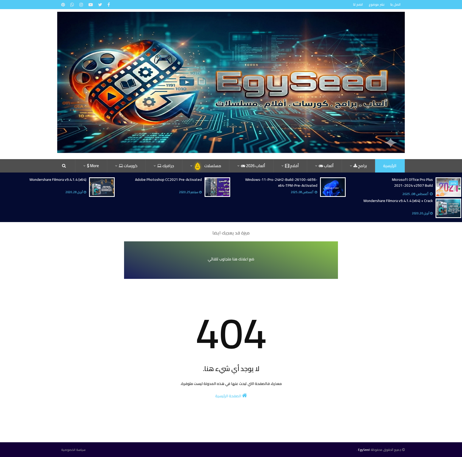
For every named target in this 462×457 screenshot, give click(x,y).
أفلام (294, 166)
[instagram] (81, 4)
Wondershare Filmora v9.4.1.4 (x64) (57, 179)
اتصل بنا (395, 4)
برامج (362, 166)
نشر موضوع (376, 4)
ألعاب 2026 (255, 166)
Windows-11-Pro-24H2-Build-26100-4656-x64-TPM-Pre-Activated (281, 182)
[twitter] (100, 4)
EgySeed (364, 450)
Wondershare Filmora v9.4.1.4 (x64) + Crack (398, 201)
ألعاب (328, 166)
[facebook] (108, 4)
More (94, 166)
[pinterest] (63, 4)
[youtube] (90, 4)
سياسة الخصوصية (73, 450)
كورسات (130, 166)
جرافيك (167, 166)
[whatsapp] (72, 4)
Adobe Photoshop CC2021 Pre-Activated (168, 179)
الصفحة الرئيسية (228, 395)
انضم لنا (358, 4)
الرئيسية (389, 166)
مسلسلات (212, 166)
